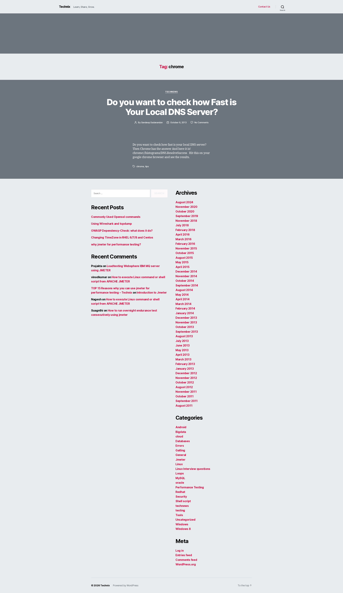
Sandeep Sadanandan (152, 122)
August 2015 (184, 257)
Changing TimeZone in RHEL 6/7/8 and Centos (122, 237)
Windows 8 (183, 529)
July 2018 (182, 225)
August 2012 (184, 387)
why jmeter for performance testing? (116, 244)
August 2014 (184, 290)
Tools (179, 515)
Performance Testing (190, 487)
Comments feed (186, 560)
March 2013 (183, 359)
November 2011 (186, 391)
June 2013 (183, 345)
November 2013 (186, 322)
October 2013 (185, 327)
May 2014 (182, 294)
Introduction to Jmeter (152, 292)
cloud (179, 436)
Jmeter (180, 459)
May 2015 (182, 262)
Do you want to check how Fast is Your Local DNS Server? (171, 107)
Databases (183, 441)
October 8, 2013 (178, 122)
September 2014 (187, 285)
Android (181, 427)
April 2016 (182, 234)
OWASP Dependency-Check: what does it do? (122, 230)
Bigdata (181, 432)
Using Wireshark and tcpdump (111, 223)
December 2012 (186, 373)
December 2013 (186, 317)
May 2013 (182, 350)
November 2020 (186, 206)
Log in (180, 550)
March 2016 (183, 239)
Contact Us (264, 6)
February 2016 (185, 243)
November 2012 (186, 378)
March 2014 (183, 304)
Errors (180, 445)
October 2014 (185, 280)
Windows (182, 524)
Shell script (183, 501)
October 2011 (185, 396)
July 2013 (182, 341)
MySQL (180, 478)
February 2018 (185, 230)
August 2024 (184, 202)
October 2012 (185, 382)
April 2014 (182, 299)
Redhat (180, 492)
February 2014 (185, 308)
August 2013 (184, 336)
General (181, 455)
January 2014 (185, 313)
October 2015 (185, 253)
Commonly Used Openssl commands (115, 217)
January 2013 (185, 368)
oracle (180, 482)
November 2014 (186, 276)
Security (181, 496)
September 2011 (187, 401)
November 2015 (186, 248)
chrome (140, 166)
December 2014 (186, 271)
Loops (180, 473)
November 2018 (186, 220)
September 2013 (187, 331)
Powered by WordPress (125, 585)
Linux (179, 464)
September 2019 (187, 216)
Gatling (180, 450)
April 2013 (182, 354)
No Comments (201, 122)
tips (147, 166)
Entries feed (184, 555)
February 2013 (185, 364)
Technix (64, 6)
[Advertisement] (171, 33)
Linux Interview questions (193, 469)
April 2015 (182, 267)
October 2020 (185, 211)
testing (180, 510)
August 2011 (184, 405)
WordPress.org (186, 564)
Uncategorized (185, 519)
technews (171, 92)
